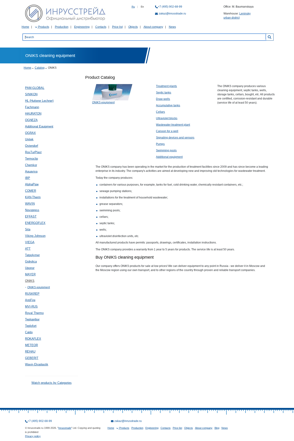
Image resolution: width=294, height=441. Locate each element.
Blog (217, 428)
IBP (27, 178)
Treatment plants (166, 86)
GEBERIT (31, 358)
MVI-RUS (31, 306)
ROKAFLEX (33, 338)
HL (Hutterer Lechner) (39, 100)
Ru (133, 6)
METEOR (31, 345)
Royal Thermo (34, 313)
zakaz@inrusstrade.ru (172, 13)
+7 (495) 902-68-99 (170, 6)
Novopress (32, 210)
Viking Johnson (35, 235)
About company (153, 26)
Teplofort (31, 326)
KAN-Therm (33, 197)
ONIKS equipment (38, 287)
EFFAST (31, 216)
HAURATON (33, 113)
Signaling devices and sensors (175, 137)
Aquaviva (31, 171)
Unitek (29, 139)
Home (25, 26)
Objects (133, 26)
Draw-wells (163, 99)
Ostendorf (31, 145)
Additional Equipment (39, 126)
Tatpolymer (32, 255)
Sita (27, 229)
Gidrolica (31, 261)
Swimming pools (166, 150)
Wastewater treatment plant (173, 124)
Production (61, 26)
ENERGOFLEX (35, 223)
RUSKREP (32, 293)
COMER (30, 190)
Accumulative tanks (168, 105)
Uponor (29, 268)
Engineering (82, 26)
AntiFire (30, 300)
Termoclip (31, 158)
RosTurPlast (33, 152)
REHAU (30, 351)
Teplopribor (32, 319)
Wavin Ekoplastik (36, 364)
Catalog (40, 67)
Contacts (100, 26)
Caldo (29, 332)
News (172, 26)
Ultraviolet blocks (166, 118)
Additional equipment (169, 156)
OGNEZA (31, 120)
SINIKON (31, 94)
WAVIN (30, 203)
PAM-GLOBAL (34, 88)
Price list (117, 26)
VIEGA (29, 242)
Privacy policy (33, 436)
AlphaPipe (32, 184)
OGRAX (30, 133)
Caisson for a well (167, 131)
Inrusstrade (64, 428)
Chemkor (31, 165)
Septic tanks (163, 92)
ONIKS (29, 281)
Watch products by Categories (51, 382)
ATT (28, 248)
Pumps (160, 144)
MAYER (30, 274)
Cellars (160, 111)
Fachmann (32, 107)
